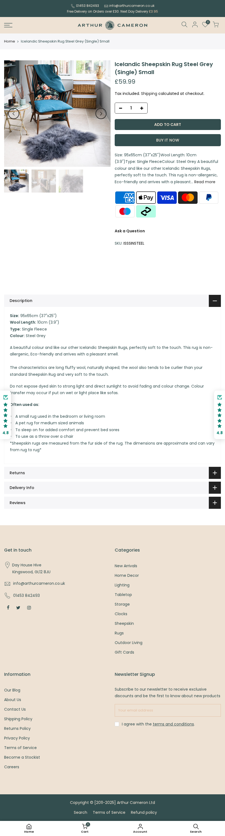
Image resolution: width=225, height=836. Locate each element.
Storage (122, 604)
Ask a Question (130, 231)
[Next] (100, 113)
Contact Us (15, 709)
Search (80, 812)
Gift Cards (124, 652)
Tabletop (123, 594)
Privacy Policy (17, 738)
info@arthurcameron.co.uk (131, 5)
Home (9, 41)
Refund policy (144, 812)
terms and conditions (173, 724)
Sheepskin (124, 623)
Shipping (149, 93)
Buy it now (167, 140)
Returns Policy (17, 728)
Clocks (121, 614)
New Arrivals (126, 566)
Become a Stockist (22, 757)
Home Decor (127, 575)
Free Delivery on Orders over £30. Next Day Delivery (112, 11)
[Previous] (13, 113)
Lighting (122, 585)
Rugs (119, 633)
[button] (5, 415)
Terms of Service (20, 747)
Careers (11, 767)
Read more (204, 182)
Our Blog (12, 690)
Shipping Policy (18, 719)
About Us (12, 699)
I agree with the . (158, 724)
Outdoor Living (128, 642)
